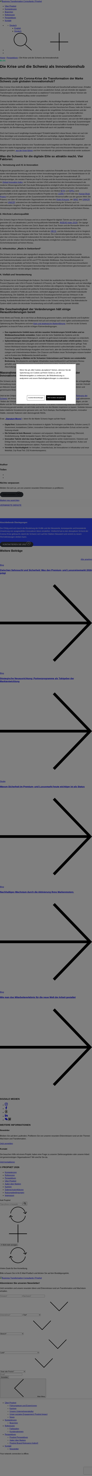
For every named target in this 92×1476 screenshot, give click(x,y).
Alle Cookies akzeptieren (56, 397)
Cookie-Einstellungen (35, 397)
